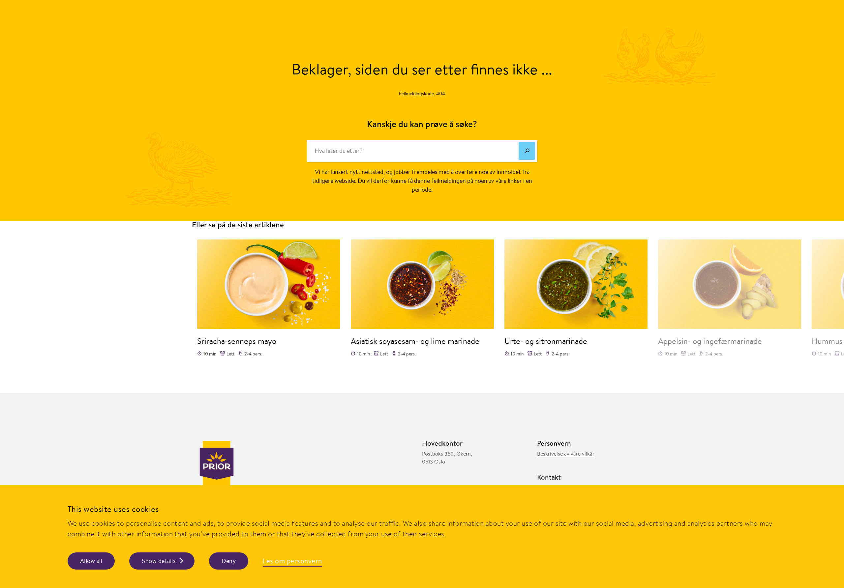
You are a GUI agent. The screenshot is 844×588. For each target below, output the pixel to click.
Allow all (91, 561)
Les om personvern (292, 561)
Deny (229, 561)
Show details (158, 561)
